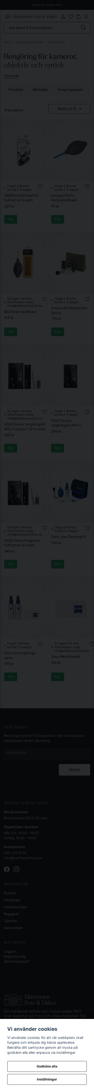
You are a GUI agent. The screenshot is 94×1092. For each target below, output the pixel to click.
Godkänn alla (47, 1066)
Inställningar (47, 1079)
